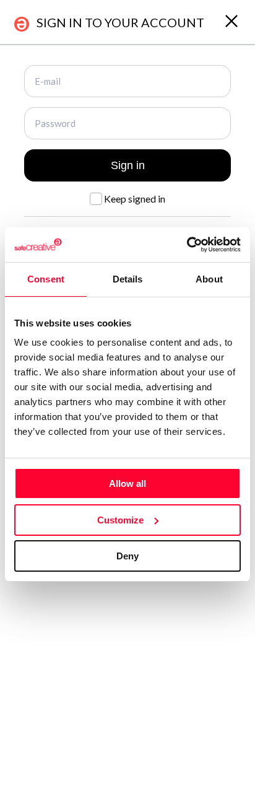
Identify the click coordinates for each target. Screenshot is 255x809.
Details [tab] (128, 279)
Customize (120, 520)
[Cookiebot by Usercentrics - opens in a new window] (186, 245)
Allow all (127, 483)
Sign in (128, 165)
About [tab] (209, 279)
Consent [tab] (45, 279)
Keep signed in (133, 198)
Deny (127, 556)
